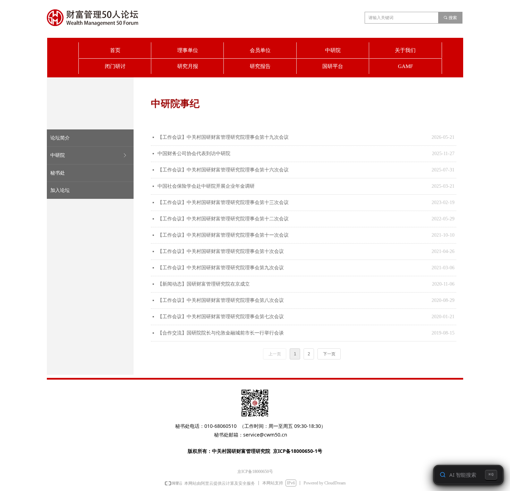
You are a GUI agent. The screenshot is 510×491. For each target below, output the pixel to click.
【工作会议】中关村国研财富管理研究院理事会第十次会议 (221, 251)
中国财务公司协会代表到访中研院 (194, 153)
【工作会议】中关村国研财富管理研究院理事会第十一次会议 (223, 235)
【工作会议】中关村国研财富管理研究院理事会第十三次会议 (223, 202)
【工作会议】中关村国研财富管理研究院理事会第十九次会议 (223, 137)
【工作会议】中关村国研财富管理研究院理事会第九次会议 (221, 267)
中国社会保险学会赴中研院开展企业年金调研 (206, 186)
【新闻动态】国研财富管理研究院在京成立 (204, 284)
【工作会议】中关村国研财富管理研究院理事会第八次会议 (221, 300)
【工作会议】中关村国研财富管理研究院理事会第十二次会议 (223, 218)
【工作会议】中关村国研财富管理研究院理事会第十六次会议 (223, 169)
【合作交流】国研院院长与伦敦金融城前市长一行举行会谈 (221, 333)
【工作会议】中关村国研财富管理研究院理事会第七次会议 (221, 316)
